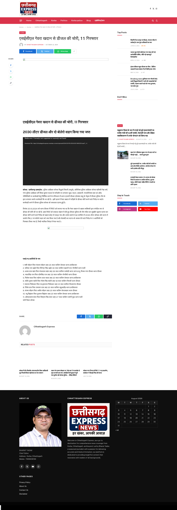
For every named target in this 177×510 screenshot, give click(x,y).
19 (131, 418)
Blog (89, 20)
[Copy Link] (10, 83)
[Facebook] (10, 65)
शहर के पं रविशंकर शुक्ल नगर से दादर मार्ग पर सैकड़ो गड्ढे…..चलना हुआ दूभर (143, 153)
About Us (22, 486)
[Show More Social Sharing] (74, 51)
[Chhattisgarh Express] (28, 8)
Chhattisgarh (41, 20)
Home (28, 20)
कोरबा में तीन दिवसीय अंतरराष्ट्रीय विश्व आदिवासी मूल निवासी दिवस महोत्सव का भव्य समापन (33, 372)
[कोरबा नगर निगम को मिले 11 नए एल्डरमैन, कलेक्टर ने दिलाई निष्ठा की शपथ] (97, 359)
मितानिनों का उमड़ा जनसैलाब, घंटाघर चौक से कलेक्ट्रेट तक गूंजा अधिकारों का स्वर (143, 41)
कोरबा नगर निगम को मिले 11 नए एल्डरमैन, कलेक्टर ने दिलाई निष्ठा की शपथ (95, 372)
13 (137, 414)
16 (155, 414)
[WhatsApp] (10, 77)
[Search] (152, 20)
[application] (65, 161)
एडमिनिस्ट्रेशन (100, 20)
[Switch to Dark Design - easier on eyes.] (156, 21)
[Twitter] (10, 71)
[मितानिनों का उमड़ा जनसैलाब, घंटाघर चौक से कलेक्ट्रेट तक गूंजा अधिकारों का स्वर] (122, 43)
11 (124, 414)
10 (119, 414)
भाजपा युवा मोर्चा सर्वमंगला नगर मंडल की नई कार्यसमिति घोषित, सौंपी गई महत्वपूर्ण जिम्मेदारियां (143, 54)
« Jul (117, 430)
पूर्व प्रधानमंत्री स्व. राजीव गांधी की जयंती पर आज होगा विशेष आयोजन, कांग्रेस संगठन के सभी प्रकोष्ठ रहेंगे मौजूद (143, 166)
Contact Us (23, 490)
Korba (53, 20)
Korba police (76, 20)
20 (137, 418)
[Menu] (21, 20)
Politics (64, 20)
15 (148, 414)
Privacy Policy (24, 482)
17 (119, 418)
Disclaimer (23, 494)
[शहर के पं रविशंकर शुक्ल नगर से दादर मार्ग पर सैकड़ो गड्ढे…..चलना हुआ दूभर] (122, 155)
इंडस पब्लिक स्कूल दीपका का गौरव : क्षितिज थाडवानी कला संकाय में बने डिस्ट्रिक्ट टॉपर (143, 68)
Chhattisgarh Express (35, 45)
